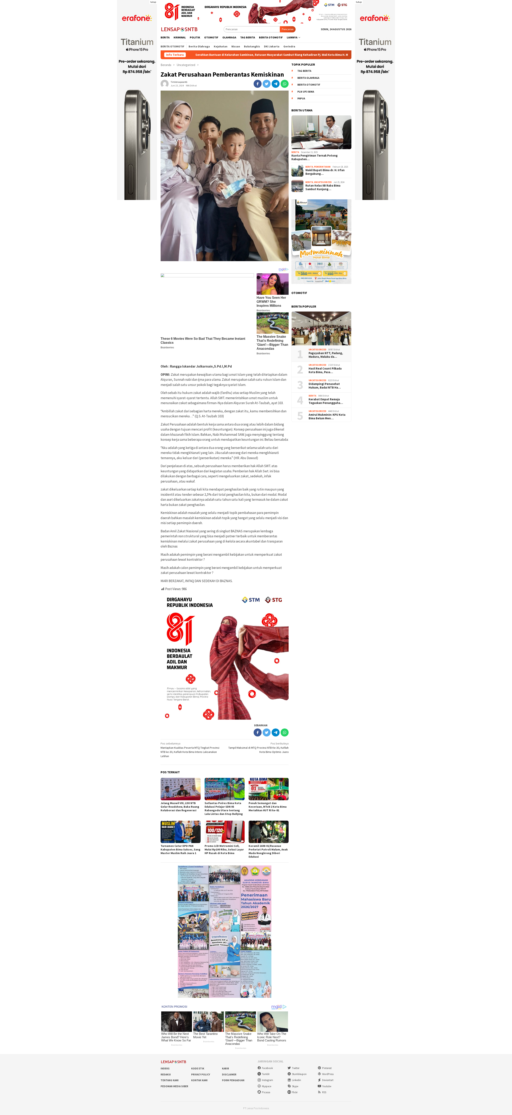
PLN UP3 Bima (305, 92)
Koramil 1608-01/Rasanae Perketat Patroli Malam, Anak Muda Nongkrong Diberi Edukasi (268, 851)
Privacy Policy (200, 1074)
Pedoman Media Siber (174, 1086)
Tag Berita (304, 71)
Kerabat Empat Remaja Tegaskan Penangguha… (326, 401)
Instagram (267, 1080)
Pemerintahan (322, 167)
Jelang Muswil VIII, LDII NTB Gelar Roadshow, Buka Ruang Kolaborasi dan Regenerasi (180, 806)
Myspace (266, 1086)
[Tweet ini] (267, 84)
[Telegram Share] (276, 84)
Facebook (267, 1068)
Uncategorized (323, 182)
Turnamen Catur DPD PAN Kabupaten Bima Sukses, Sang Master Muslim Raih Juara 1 (180, 849)
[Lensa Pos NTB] (179, 29)
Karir (225, 1068)
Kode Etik (197, 1068)
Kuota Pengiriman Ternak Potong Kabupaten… (314, 157)
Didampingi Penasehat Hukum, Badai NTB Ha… (325, 386)
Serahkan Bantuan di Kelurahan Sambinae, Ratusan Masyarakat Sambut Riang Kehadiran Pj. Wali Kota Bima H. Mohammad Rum (212, 55)
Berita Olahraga (308, 78)
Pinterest (327, 1068)
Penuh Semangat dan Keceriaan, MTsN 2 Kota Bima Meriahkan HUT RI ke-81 (268, 806)
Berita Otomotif (308, 85)
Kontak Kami (199, 1080)
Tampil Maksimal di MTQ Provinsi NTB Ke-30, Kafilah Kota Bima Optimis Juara (258, 748)
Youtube (326, 1086)
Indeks (165, 1068)
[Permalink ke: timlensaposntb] (165, 83)
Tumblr (266, 1074)
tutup (153, 1)
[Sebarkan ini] (258, 84)
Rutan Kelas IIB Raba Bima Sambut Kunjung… (322, 187)
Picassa (266, 1092)
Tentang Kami (170, 1080)
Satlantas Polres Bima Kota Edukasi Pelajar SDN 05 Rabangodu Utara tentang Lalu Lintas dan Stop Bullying (224, 808)
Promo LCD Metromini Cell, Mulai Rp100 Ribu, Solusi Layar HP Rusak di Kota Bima (224, 849)
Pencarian (288, 29)
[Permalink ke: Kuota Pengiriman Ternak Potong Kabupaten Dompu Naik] (321, 132)
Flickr (295, 1092)
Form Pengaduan (233, 1080)
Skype (295, 1086)
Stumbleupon (299, 1074)
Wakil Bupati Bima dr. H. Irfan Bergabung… (325, 172)
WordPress (328, 1074)
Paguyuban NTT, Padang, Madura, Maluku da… (326, 355)
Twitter (295, 1068)
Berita (295, 152)
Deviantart (327, 1080)
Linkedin (296, 1080)
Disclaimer (229, 1074)
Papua (301, 98)
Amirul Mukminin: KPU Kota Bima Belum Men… (327, 416)
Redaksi (166, 1074)
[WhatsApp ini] (285, 84)
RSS (324, 1092)
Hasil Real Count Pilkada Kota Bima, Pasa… (325, 370)
